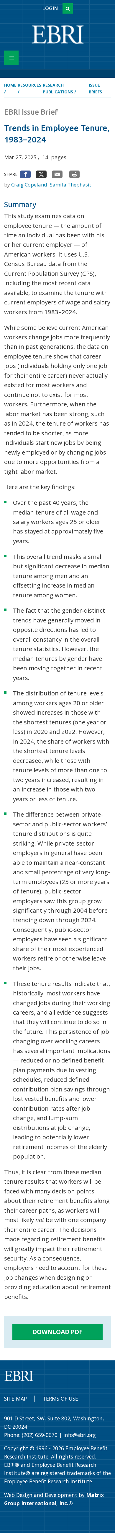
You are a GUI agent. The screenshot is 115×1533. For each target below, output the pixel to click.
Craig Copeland (29, 184)
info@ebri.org (79, 1434)
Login (50, 8)
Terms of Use (60, 1398)
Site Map (15, 1398)
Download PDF (57, 1332)
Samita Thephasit (70, 184)
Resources (29, 85)
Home (10, 85)
